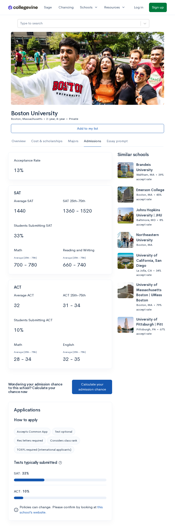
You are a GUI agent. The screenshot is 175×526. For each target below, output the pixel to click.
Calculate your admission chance (92, 387)
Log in (138, 7)
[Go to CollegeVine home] (23, 7)
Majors (73, 141)
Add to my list (87, 128)
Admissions (92, 141)
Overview (19, 141)
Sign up (158, 7)
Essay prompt (117, 141)
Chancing (66, 7)
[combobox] (20, 23)
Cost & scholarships (46, 141)
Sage (48, 7)
